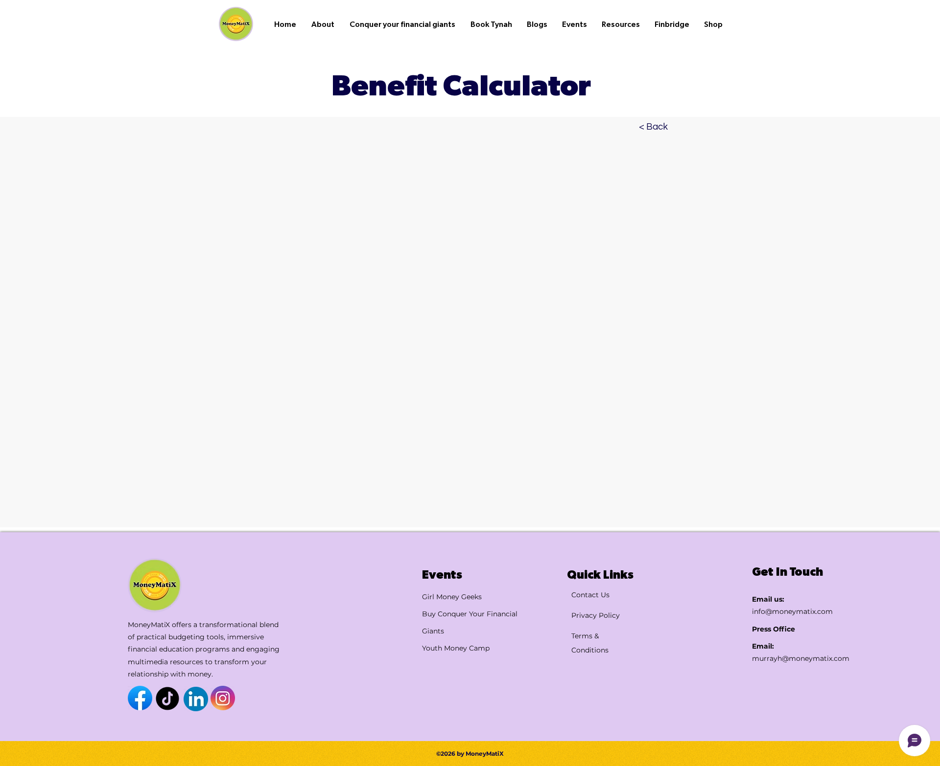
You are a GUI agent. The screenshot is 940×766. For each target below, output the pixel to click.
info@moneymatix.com (792, 611)
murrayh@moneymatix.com (800, 658)
